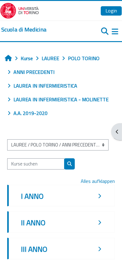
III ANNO (34, 249)
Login (111, 10)
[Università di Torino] (19, 10)
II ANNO (33, 222)
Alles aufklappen (98, 181)
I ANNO (32, 196)
